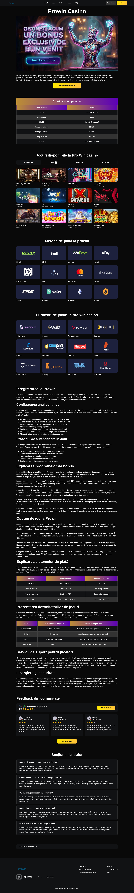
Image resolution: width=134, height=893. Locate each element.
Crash (78, 162)
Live (52, 162)
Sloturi (104, 162)
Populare (27, 162)
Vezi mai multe (67, 741)
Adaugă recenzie (106, 707)
